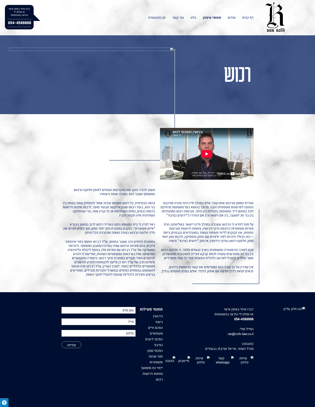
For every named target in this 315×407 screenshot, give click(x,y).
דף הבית (247, 17)
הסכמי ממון (155, 350)
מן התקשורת (157, 17)
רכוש (159, 379)
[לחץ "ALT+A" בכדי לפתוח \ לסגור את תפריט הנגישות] (4, 402)
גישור (159, 322)
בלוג (193, 17)
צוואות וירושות (153, 373)
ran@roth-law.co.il (240, 334)
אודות (232, 17)
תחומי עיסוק (212, 17)
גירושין (158, 316)
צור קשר (178, 17)
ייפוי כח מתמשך (152, 368)
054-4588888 (243, 319)
